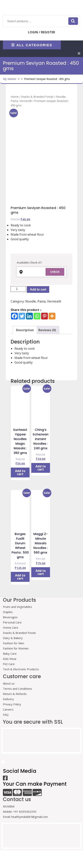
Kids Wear (10, 659)
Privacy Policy (12, 704)
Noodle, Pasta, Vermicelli (43, 301)
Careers (8, 709)
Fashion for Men (13, 643)
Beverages (10, 617)
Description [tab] (25, 330)
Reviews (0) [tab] (47, 330)
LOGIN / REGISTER (41, 32)
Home (15, 96)
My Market (9, 79)
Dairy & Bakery (13, 638)
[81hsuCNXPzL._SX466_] (41, 186)
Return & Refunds (15, 694)
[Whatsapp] (37, 316)
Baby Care (10, 653)
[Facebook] (14, 316)
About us (9, 683)
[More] (52, 316)
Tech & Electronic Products (21, 669)
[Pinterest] (44, 316)
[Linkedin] (29, 316)
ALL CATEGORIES (34, 45)
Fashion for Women (16, 648)
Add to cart (38, 289)
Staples (8, 612)
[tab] (79, 53)
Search (73, 21)
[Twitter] (22, 316)
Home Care (10, 627)
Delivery (8, 699)
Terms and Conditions (17, 689)
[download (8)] (62, 186)
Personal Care (12, 622)
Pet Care (9, 664)
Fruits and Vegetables (17, 607)
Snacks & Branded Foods (37, 96)
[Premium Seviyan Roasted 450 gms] (41, 140)
